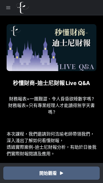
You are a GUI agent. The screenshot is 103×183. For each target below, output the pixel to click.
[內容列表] (8, 8)
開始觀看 (48, 173)
